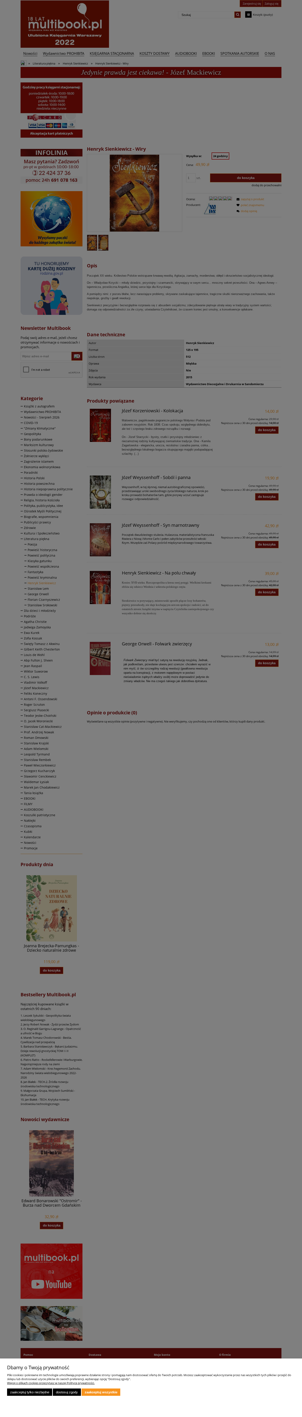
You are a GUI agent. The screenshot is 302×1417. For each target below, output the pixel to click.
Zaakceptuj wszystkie (101, 1392)
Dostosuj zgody (67, 1392)
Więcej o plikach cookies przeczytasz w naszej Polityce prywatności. (51, 1383)
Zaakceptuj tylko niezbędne (29, 1392)
